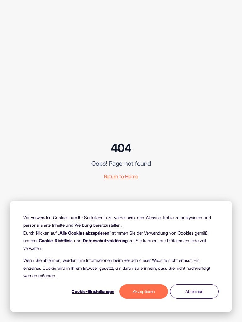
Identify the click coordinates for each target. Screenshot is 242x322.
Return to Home (121, 177)
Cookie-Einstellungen (93, 291)
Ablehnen (194, 291)
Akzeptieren (144, 291)
